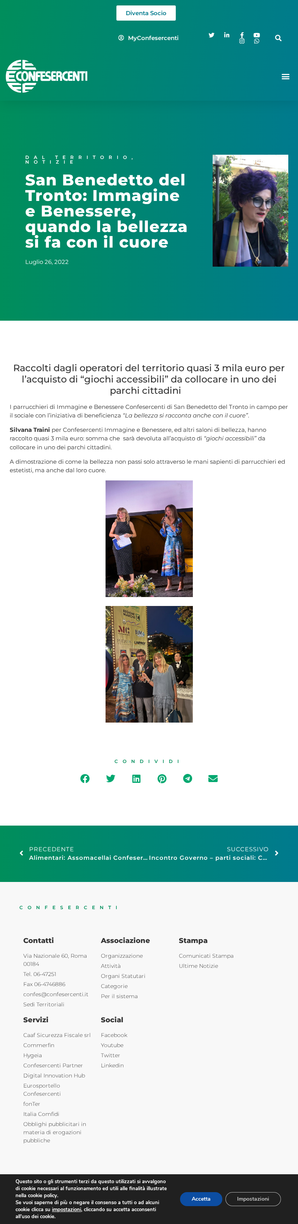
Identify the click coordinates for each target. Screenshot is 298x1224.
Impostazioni (253, 1199)
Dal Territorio (78, 157)
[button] (278, 37)
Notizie (51, 162)
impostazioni (66, 1209)
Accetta (201, 1199)
